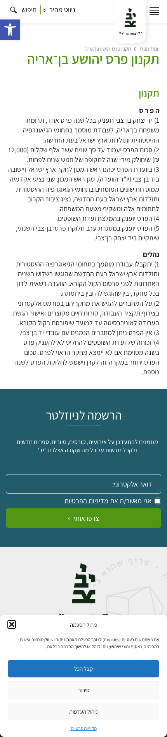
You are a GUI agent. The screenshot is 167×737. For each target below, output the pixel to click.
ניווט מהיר (61, 9)
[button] (10, 29)
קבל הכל (83, 668)
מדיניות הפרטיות (86, 500)
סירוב (83, 690)
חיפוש (28, 9)
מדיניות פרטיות (84, 728)
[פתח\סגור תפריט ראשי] (154, 11)
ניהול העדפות (83, 711)
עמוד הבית (149, 48)
